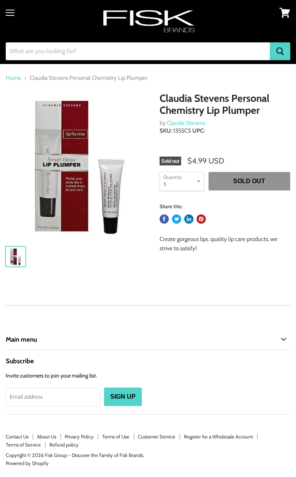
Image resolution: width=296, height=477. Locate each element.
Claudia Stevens (186, 123)
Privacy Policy (79, 436)
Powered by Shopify (27, 463)
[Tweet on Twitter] (176, 219)
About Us (46, 436)
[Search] (280, 51)
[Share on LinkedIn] (188, 219)
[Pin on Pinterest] (201, 219)
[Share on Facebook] (164, 219)
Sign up (123, 396)
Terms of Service (23, 445)
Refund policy (64, 445)
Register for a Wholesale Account (218, 436)
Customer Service (156, 436)
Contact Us (17, 436)
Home (13, 78)
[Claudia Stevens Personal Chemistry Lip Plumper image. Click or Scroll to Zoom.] (79, 166)
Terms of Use (116, 436)
